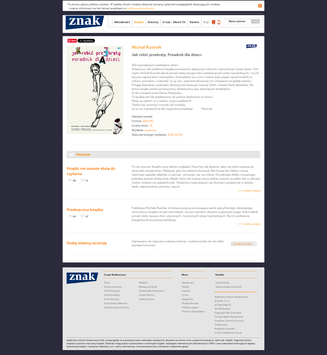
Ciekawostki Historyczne (152, 291)
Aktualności (122, 22)
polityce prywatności (140, 8)
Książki (138, 22)
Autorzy (153, 22)
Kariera (194, 22)
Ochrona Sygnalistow (193, 311)
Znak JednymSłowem (115, 303)
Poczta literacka (190, 303)
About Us (179, 22)
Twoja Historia (146, 295)
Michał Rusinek (146, 47)
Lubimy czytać (146, 299)
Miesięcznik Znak (148, 287)
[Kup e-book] (218, 23)
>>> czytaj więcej (249, 190)
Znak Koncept (111, 299)
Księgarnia (187, 299)
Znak (107, 282)
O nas (166, 22)
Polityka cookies (190, 307)
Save (73, 40)
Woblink (143, 282)
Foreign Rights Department (229, 316)
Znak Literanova (113, 287)
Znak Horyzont (112, 291)
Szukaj (255, 21)
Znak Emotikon (112, 295)
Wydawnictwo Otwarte (116, 307)
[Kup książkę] (213, 23)
